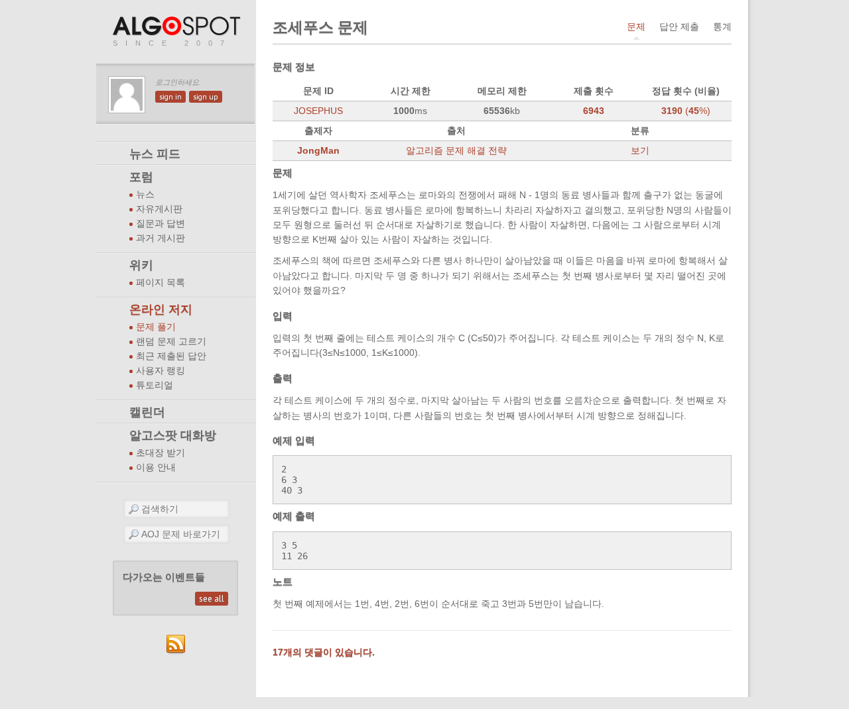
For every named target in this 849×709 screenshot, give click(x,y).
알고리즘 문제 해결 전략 (456, 150)
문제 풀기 (156, 327)
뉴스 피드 (154, 153)
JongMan (318, 150)
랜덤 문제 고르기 (171, 342)
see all (211, 598)
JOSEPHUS (318, 110)
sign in (170, 96)
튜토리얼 (154, 385)
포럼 (141, 177)
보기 (640, 150)
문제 (636, 26)
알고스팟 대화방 (172, 435)
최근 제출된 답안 (171, 356)
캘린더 (147, 412)
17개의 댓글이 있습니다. (324, 652)
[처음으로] (178, 27)
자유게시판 (159, 209)
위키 (141, 265)
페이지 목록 (160, 283)
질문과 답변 (160, 224)
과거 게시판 (160, 238)
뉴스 (145, 194)
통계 (722, 26)
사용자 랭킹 (160, 371)
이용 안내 (156, 467)
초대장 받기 (160, 453)
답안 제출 (679, 26)
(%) (685, 110)
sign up (205, 96)
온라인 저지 (160, 309)
